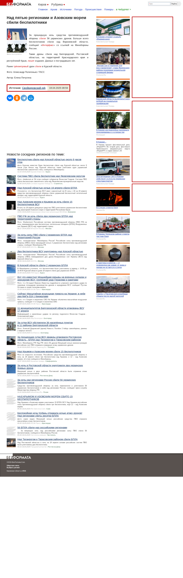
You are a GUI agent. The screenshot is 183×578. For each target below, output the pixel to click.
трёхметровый (21, 66)
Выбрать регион (13, 468)
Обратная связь (13, 466)
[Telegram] (24, 98)
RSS (24, 471)
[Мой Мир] (31, 98)
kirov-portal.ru (17, 54)
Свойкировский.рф (33, 87)
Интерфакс (47, 45)
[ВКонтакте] (10, 98)
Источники (66, 9)
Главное (43, 9)
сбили (42, 38)
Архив (53, 9)
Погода (78, 9)
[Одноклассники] (17, 98)
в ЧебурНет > (123, 9)
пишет (31, 61)
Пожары (108, 9)
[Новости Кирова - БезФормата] (16, 3)
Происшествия (93, 9)
